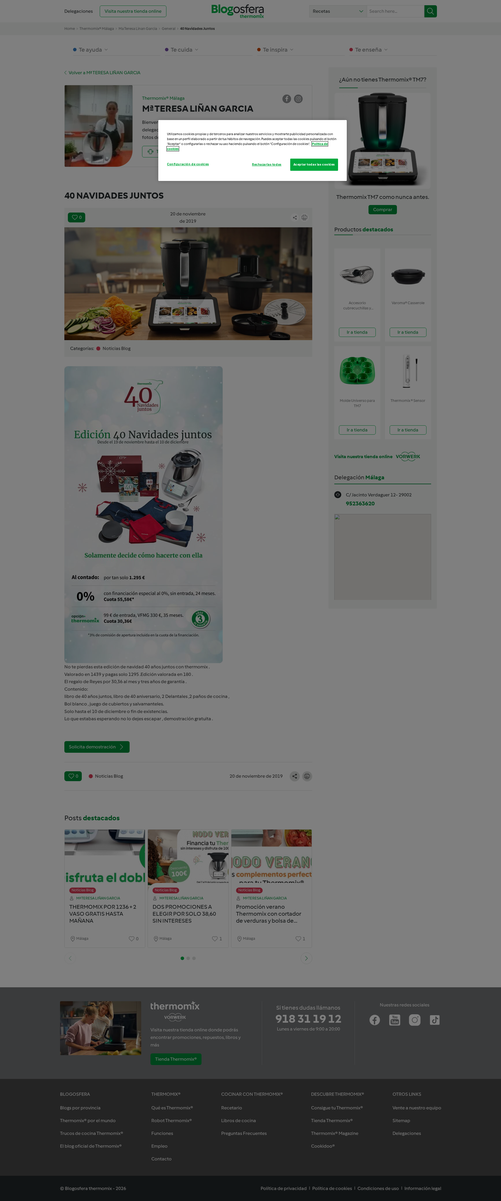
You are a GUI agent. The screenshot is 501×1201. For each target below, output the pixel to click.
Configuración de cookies (188, 164)
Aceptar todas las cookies (314, 164)
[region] (252, 150)
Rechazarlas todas (267, 164)
